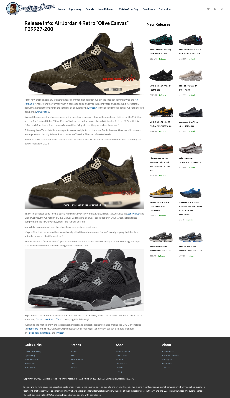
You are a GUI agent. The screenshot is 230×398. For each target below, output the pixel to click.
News (61, 9)
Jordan (74, 367)
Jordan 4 (92, 107)
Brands (90, 9)
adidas (74, 351)
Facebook (33, 332)
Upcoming (75, 9)
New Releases (106, 9)
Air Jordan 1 (42, 111)
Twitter (60, 332)
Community (168, 351)
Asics (73, 363)
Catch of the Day (128, 9)
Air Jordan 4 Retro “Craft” (49, 319)
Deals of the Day (33, 351)
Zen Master (133, 213)
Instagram (45, 332)
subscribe (32, 328)
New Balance (77, 359)
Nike (73, 355)
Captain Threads (170, 355)
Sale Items (149, 9)
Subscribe (165, 9)
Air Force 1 (121, 363)
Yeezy (119, 371)
